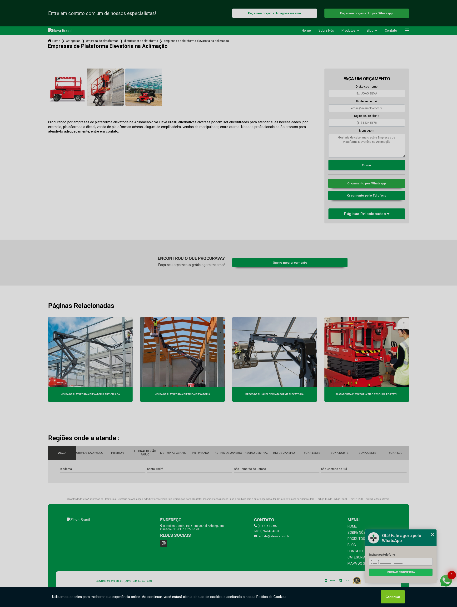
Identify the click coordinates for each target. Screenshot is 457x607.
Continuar (393, 597)
